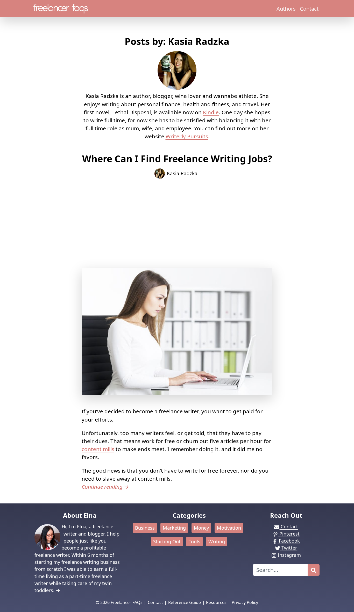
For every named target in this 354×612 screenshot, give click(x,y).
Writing (216, 541)
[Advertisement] (177, 223)
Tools (194, 541)
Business (145, 528)
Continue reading (105, 486)
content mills (98, 449)
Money (201, 528)
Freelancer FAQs (127, 602)
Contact (309, 8)
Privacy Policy (245, 602)
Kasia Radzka (182, 173)
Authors (286, 8)
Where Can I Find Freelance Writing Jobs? (177, 158)
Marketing (174, 528)
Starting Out (167, 541)
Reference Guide (184, 602)
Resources (216, 602)
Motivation (229, 528)
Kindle (211, 112)
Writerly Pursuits (187, 136)
